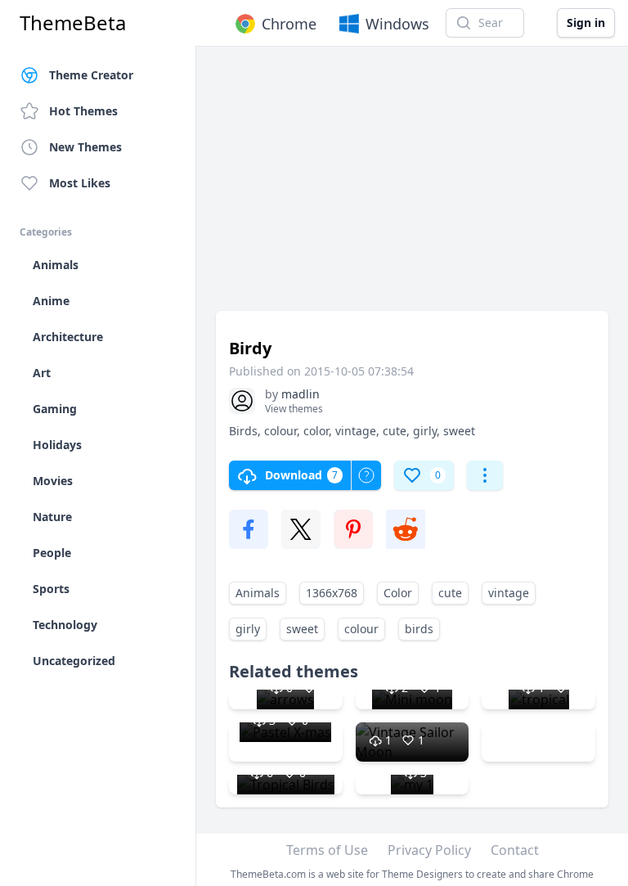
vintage (508, 592)
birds (419, 628)
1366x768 (331, 592)
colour (361, 628)
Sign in (586, 22)
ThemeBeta (73, 23)
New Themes (85, 147)
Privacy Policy (429, 850)
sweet (302, 628)
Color (398, 592)
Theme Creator (91, 75)
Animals (258, 592)
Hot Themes (83, 111)
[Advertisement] (412, 186)
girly (248, 628)
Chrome (289, 24)
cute (450, 592)
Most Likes (79, 183)
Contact (515, 850)
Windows (397, 24)
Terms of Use (327, 850)
